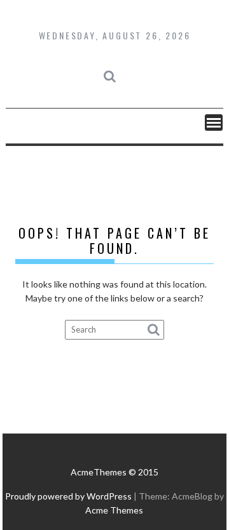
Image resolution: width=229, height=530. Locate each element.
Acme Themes (114, 510)
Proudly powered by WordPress (68, 496)
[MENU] (213, 122)
